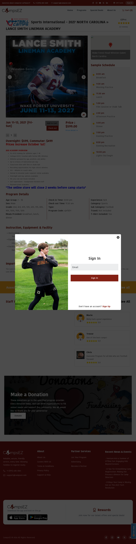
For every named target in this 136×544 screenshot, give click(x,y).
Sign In (94, 278)
